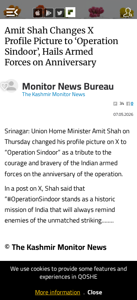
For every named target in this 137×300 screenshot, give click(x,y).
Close (95, 292)
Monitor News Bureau (68, 86)
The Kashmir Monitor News (53, 94)
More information (57, 292)
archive (86, 14)
